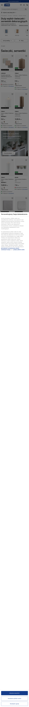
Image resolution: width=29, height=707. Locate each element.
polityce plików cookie (18, 249)
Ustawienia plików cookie (14, 698)
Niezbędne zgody (14, 703)
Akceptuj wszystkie (15, 693)
